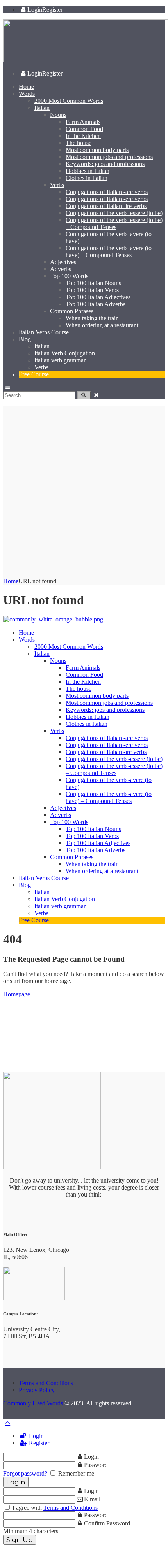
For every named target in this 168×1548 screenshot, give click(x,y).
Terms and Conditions (46, 1383)
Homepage (16, 994)
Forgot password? (25, 1473)
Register (38, 1443)
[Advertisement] (84, 490)
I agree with (54, 1507)
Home (10, 581)
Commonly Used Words (33, 1403)
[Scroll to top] (7, 1422)
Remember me (75, 1473)
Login (35, 1436)
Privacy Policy (37, 1390)
